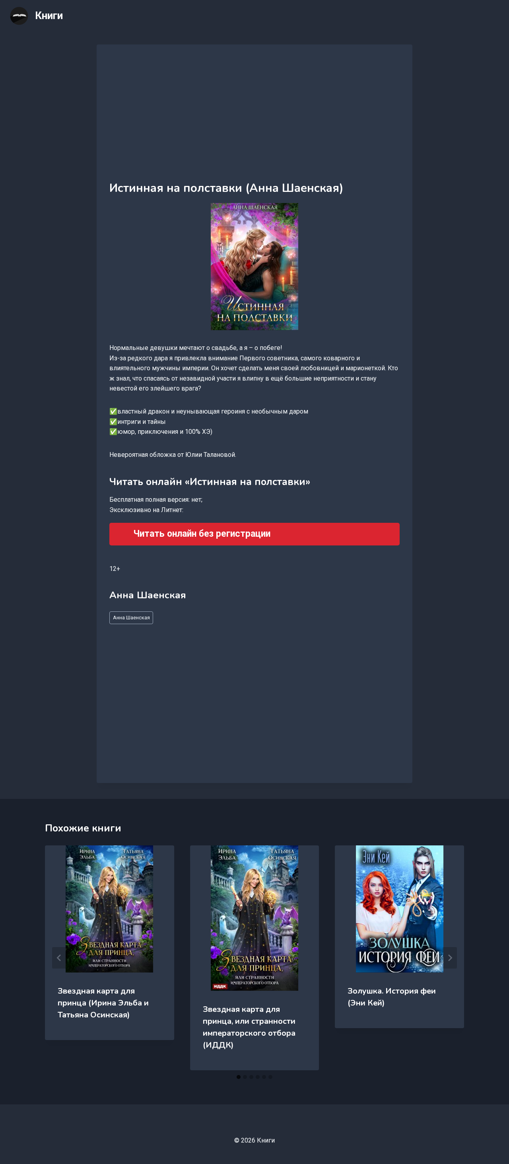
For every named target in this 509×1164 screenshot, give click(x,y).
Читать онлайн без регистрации (201, 533)
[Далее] (450, 958)
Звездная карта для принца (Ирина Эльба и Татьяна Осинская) (103, 1003)
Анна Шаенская (131, 618)
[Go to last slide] (59, 958)
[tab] (239, 1077)
